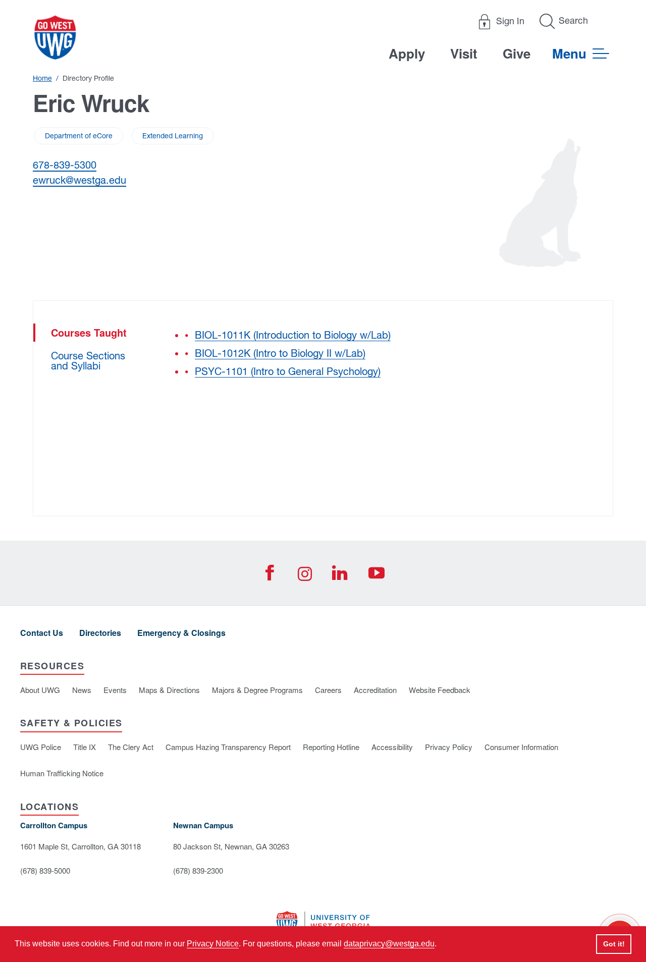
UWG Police (40, 746)
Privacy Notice (213, 943)
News (81, 689)
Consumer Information (521, 746)
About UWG (40, 689)
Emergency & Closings (181, 632)
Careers (328, 689)
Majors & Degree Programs (257, 689)
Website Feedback (439, 689)
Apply (407, 53)
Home (42, 78)
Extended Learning (172, 136)
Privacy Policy (448, 746)
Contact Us (41, 632)
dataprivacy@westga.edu (389, 943)
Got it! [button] (614, 944)
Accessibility (392, 746)
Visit (463, 53)
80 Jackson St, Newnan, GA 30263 (231, 846)
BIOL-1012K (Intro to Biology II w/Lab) (280, 353)
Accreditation (375, 689)
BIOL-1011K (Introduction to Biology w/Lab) (293, 335)
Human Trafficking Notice (61, 773)
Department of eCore (79, 136)
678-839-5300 (64, 165)
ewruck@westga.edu (79, 180)
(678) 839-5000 (45, 870)
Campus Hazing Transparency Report (228, 746)
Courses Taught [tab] (89, 332)
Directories (100, 632)
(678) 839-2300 (198, 870)
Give (516, 53)
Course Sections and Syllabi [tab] (88, 360)
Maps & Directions (169, 689)
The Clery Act (130, 746)
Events (115, 689)
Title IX (84, 746)
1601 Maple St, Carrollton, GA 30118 (80, 846)
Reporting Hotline (331, 746)
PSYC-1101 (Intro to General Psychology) (288, 371)
